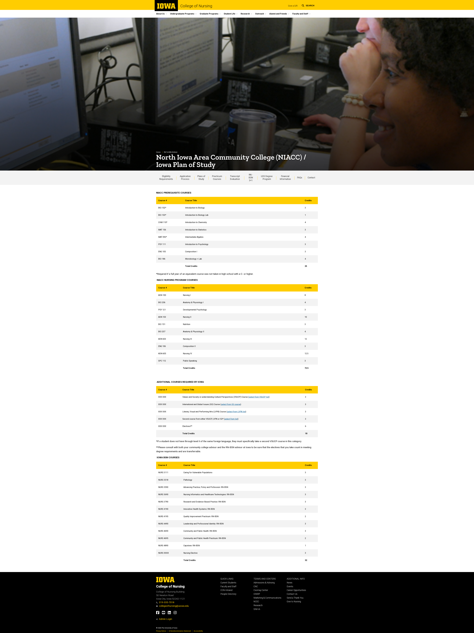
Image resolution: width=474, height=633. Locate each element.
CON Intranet (226, 590)
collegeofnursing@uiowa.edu (174, 605)
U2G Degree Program (267, 177)
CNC (256, 586)
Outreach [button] (259, 14)
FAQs (299, 177)
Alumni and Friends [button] (278, 14)
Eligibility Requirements (166, 177)
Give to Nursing (294, 601)
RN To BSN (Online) (170, 152)
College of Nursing (196, 6)
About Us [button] (160, 14)
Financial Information (285, 177)
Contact (311, 177)
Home (158, 152)
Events (290, 586)
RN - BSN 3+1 (251, 178)
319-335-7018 (166, 602)
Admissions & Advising (264, 582)
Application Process (185, 177)
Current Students (228, 582)
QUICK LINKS (226, 579)
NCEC (256, 601)
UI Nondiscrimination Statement (180, 631)
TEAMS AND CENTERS (265, 579)
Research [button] (245, 14)
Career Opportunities (296, 590)
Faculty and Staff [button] (300, 14)
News (289, 582)
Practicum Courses (217, 177)
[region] (237, 233)
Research (258, 605)
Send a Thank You (295, 598)
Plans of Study (201, 177)
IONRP (257, 594)
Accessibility (198, 631)
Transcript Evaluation (235, 177)
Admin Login (165, 619)
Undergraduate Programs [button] (182, 14)
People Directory (228, 594)
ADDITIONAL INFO (296, 579)
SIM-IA (257, 609)
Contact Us (292, 594)
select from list (231, 419)
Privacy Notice (161, 631)
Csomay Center (261, 590)
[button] (308, 5)
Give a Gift (293, 6)
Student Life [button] (229, 14)
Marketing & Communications (267, 598)
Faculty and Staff (228, 586)
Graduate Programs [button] (209, 14)
